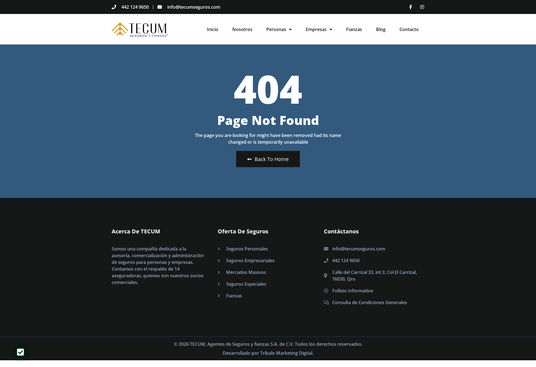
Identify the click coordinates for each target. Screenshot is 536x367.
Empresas (316, 29)
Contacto (409, 29)
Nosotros (242, 29)
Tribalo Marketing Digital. (287, 353)
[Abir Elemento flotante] (20, 352)
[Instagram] (422, 7)
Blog (381, 29)
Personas (276, 29)
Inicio (212, 29)
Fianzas (354, 29)
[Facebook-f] (410, 7)
